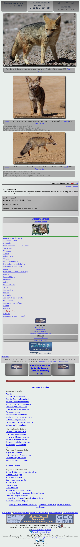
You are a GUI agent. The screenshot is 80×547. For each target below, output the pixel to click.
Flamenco (7, 280)
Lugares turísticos (29, 472)
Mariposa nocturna (11, 262)
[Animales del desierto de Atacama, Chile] (40, 523)
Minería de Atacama (14, 478)
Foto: (7, 121)
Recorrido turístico (55, 513)
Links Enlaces (11, 498)
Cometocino (8, 290)
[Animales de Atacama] (40, 235)
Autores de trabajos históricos (17, 442)
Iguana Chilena (9, 277)
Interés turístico (40, 222)
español (68, 186)
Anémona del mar (10, 241)
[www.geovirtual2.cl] (40, 353)
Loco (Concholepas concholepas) (16, 246)
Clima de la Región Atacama (17, 496)
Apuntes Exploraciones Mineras (18, 404)
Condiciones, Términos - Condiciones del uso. (50, 538)
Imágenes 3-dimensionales (33, 493)
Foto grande (39, 123)
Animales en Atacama (70, 513)
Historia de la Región (14, 475)
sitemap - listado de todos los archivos (23, 505)
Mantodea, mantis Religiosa (14, 264)
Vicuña (6, 306)
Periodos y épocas (13, 412)
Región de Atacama (13, 472)
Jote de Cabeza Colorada (13, 298)
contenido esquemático (47, 505)
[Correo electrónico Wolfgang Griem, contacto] (59, 525)
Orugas (6, 259)
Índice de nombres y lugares (17, 501)
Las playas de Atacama (41, 338)
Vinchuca (7, 251)
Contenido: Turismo (39, 368)
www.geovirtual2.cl (40, 387)
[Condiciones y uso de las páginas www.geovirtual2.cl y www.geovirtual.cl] (62, 525)
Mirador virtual (12, 491)
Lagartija (6, 275)
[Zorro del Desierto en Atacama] (39, 164)
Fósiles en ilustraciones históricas (40, 333)
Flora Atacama (11, 485)
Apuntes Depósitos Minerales (17, 402)
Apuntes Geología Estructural (17, 399)
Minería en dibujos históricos (17, 437)
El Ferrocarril (11, 483)
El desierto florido (40, 329)
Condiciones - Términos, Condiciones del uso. (53, 361)
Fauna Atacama (12, 488)
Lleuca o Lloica (9, 285)
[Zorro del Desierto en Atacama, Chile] (39, 118)
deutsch (75, 186)
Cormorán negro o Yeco (12, 303)
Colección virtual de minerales (17, 410)
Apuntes (9, 394)
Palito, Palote (8, 256)
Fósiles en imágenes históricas (17, 440)
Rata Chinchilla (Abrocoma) (14, 316)
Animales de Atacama (40, 365)
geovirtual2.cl (6, 513)
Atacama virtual (40, 219)
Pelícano (6, 282)
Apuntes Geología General (16, 397)
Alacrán (6, 254)
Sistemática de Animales (40, 331)
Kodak (66, 121)
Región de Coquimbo (40, 340)
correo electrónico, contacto (41, 530)
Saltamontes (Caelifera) (12, 267)
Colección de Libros (35, 498)
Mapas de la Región (13, 493)
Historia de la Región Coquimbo (18, 455)
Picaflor (6, 293)
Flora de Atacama (40, 327)
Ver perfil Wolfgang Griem (41, 532)
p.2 (77, 183)
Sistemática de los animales (16, 415)
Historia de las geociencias (16, 420)
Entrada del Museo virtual (16, 432)
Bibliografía (21, 498)
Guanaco (6, 308)
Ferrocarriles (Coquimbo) (16, 458)
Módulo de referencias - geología (19, 417)
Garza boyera (8, 301)
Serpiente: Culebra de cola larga (15, 272)
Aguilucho (7, 295)
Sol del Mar (7, 249)
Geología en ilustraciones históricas (19, 423)
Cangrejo (7, 269)
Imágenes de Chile (13, 466)
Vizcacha (6, 314)
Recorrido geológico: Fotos (16, 407)
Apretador (7, 243)
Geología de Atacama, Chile (16, 480)
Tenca (5, 288)
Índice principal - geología (16, 425)
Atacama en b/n (25, 491)
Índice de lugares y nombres (17, 460)
